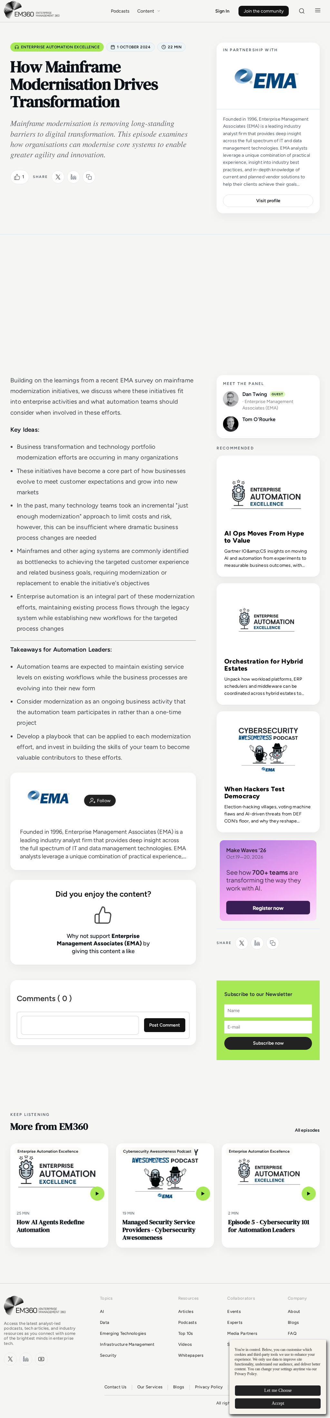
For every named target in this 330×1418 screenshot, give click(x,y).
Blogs (293, 1322)
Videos (185, 1344)
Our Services (149, 1386)
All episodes (307, 1130)
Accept (278, 1403)
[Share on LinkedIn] (73, 177)
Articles (185, 1311)
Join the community (264, 11)
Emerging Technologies (123, 1333)
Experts (234, 1322)
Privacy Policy (209, 1386)
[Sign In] (100, 800)
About (294, 1311)
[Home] (33, 18)
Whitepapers (191, 1355)
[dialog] (277, 1377)
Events (234, 1311)
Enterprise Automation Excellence (60, 47)
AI (102, 1311)
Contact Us (115, 1386)
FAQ (292, 1333)
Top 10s (185, 1333)
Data (104, 1322)
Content (145, 11)
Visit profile (268, 200)
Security (108, 1355)
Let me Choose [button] (278, 1390)
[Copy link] (88, 177)
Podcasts (120, 11)
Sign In (222, 11)
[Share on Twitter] (58, 177)
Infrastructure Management (127, 1344)
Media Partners (242, 1333)
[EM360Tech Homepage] (36, 1318)
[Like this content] (17, 177)
